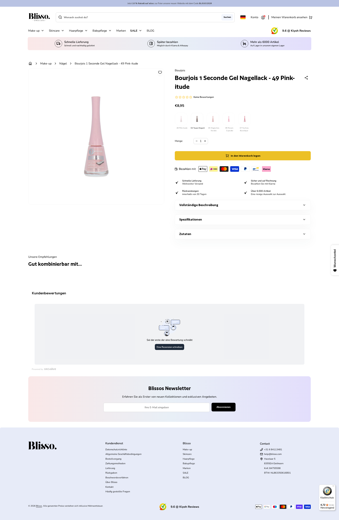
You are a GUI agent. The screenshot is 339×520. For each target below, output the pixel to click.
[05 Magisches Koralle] (213, 119)
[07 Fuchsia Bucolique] (244, 119)
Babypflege (100, 31)
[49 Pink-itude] (181, 119)
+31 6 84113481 (273, 449)
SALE (133, 31)
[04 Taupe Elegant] (197, 119)
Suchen (227, 17)
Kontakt (109, 487)
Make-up (34, 31)
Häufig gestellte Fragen (117, 491)
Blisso (39, 505)
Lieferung (110, 468)
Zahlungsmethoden (115, 463)
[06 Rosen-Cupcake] (228, 119)
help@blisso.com (273, 454)
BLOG (150, 31)
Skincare (54, 31)
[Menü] (333, 487)
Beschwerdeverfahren (116, 477)
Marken (121, 31)
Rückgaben (111, 472)
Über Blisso (111, 482)
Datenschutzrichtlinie (116, 449)
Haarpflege (76, 31)
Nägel (63, 64)
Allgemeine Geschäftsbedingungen (123, 454)
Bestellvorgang (113, 458)
